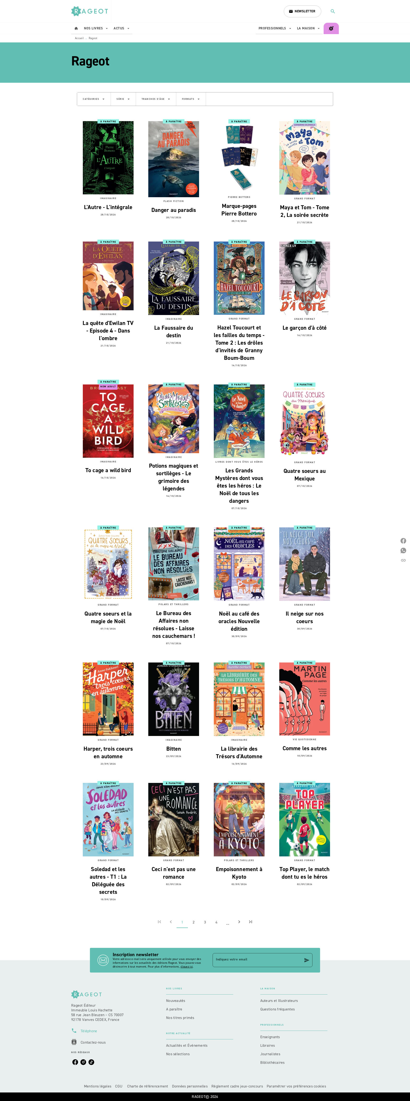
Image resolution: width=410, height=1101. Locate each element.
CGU (119, 1086)
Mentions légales (97, 1086)
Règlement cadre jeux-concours (237, 1086)
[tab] (76, 28)
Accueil (79, 38)
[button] (302, 11)
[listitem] (75, 1062)
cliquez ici (187, 967)
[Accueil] (91, 11)
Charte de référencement (147, 1086)
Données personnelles (190, 1086)
